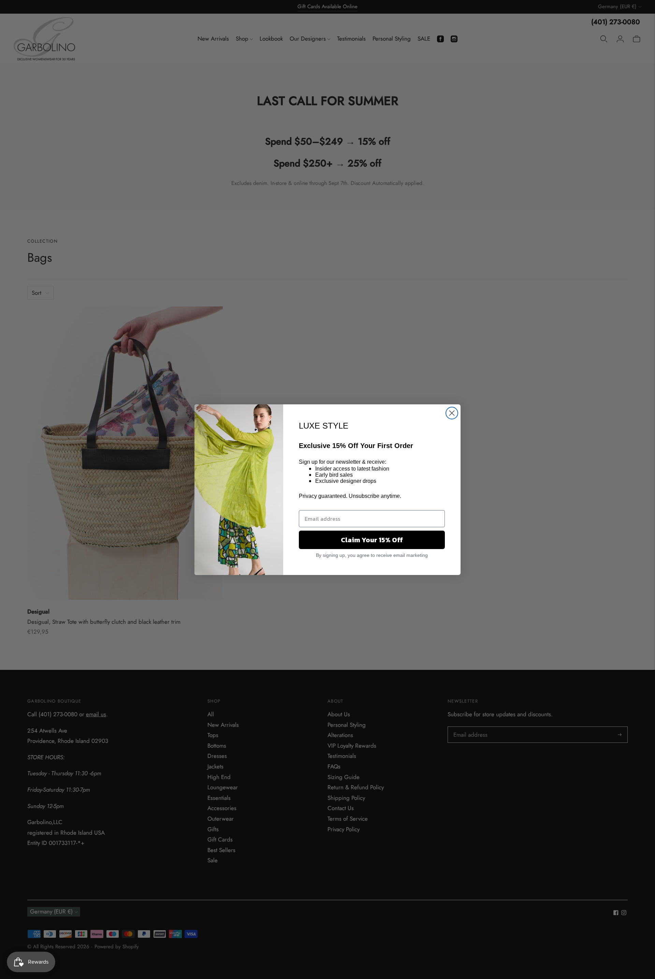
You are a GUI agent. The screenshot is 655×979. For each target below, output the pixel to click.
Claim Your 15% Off (372, 540)
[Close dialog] (452, 413)
